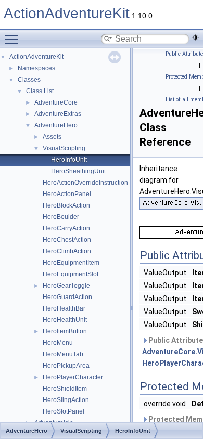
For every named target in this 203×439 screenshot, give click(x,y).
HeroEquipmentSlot (70, 274)
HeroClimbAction (67, 251)
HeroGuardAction (67, 297)
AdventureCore (56, 102)
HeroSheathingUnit (78, 171)
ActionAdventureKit (67, 13)
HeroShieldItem (65, 388)
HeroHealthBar (64, 308)
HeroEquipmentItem (71, 262)
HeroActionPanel (67, 194)
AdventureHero (56, 125)
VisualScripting (64, 148)
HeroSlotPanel (63, 411)
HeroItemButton (65, 331)
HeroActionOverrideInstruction (85, 182)
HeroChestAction (67, 239)
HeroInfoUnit (69, 159)
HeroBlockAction (66, 205)
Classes (29, 79)
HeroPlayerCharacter (73, 377)
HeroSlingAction (66, 400)
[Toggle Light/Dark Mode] (195, 37)
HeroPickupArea (66, 365)
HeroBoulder (61, 217)
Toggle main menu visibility (13, 39)
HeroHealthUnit (65, 320)
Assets (52, 136)
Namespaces (36, 68)
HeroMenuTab (63, 354)
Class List (40, 91)
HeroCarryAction (66, 228)
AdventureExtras (57, 114)
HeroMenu (58, 342)
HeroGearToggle (66, 285)
